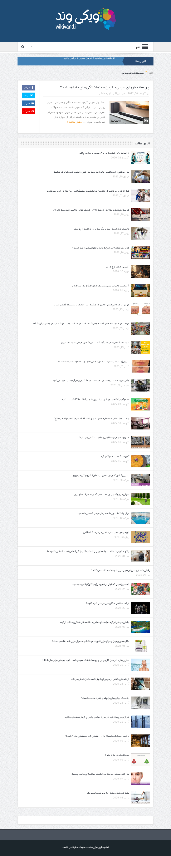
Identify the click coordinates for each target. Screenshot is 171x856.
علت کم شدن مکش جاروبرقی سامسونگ (108, 793)
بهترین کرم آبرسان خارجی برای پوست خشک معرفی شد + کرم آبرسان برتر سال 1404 (85, 660)
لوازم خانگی (105, 93)
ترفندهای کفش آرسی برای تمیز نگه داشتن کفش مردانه (100, 679)
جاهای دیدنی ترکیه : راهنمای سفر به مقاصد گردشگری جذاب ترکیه (94, 622)
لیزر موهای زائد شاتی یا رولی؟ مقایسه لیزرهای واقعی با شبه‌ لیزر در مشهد (76, 61)
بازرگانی (116, 93)
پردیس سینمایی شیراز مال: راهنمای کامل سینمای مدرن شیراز (97, 736)
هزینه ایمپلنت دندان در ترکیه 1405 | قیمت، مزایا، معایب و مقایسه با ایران (91, 209)
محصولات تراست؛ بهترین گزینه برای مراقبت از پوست (101, 228)
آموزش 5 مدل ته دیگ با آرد (115, 456)
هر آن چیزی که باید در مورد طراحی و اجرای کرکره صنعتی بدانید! (96, 717)
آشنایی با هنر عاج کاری (117, 266)
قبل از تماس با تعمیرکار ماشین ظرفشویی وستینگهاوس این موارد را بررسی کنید (88, 190)
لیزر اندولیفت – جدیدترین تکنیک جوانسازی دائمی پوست (100, 774)
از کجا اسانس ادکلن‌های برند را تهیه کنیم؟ (107, 603)
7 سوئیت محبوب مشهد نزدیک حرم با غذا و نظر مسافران (100, 285)
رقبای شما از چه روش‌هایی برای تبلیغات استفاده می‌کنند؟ (120, 570)
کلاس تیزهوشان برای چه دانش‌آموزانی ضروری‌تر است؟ (100, 247)
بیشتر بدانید (75, 121)
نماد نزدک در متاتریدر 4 (117, 755)
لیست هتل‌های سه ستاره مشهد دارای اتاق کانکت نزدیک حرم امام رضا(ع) (91, 418)
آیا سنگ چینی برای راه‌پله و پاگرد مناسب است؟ (105, 698)
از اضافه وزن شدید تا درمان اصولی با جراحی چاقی (104, 153)
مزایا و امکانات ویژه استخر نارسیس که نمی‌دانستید (103, 513)
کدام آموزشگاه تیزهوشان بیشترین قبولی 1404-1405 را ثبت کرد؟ (94, 399)
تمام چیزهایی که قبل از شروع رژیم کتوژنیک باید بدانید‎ (100, 584)
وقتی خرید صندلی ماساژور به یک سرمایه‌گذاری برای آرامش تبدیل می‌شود (90, 380)
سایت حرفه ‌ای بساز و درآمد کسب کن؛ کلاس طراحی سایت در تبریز (95, 342)
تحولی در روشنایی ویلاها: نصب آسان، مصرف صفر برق (101, 494)
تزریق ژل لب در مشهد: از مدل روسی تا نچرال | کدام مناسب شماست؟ (93, 361)
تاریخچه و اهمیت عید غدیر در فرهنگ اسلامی (106, 532)
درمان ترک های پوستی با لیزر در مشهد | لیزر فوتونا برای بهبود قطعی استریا (91, 304)
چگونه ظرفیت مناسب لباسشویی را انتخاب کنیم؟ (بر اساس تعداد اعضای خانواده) (88, 551)
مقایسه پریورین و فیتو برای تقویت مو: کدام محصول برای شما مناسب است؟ (90, 641)
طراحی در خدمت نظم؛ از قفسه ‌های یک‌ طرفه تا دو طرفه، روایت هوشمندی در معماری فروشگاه (81, 323)
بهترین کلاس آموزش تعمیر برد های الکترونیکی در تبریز (101, 475)
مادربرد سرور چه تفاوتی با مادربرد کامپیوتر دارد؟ (104, 437)
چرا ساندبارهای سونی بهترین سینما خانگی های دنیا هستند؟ (104, 87)
